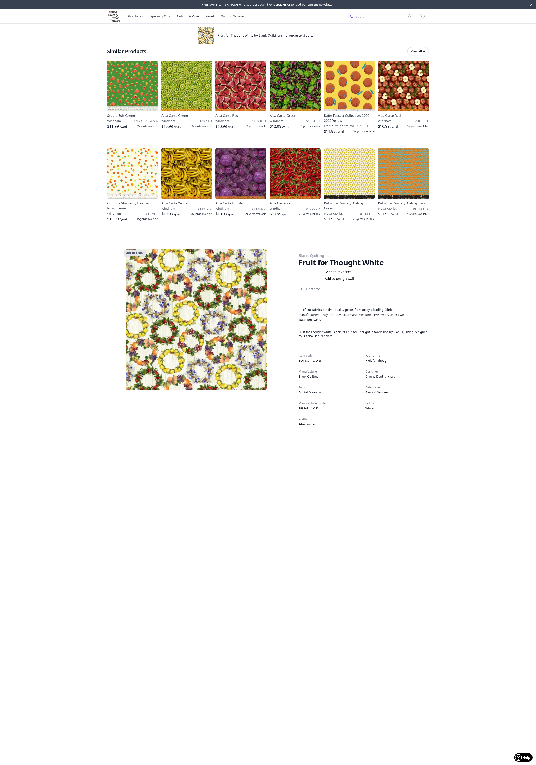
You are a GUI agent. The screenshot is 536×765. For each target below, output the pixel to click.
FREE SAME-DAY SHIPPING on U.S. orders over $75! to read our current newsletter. (268, 4)
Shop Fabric (135, 16)
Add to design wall (339, 278)
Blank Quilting (311, 255)
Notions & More (188, 16)
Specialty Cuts (160, 16)
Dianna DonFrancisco (380, 376)
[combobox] (373, 16)
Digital (303, 392)
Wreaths (315, 392)
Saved (210, 16)
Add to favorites (339, 272)
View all (418, 51)
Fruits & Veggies (376, 392)
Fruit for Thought (377, 361)
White (369, 408)
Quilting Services (233, 16)
